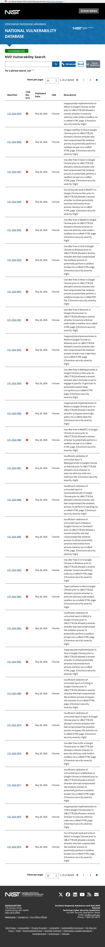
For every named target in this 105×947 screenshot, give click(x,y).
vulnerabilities (16, 51)
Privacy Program (39, 928)
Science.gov (54, 933)
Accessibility (23, 928)
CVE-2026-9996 (14, 201)
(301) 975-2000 (12, 912)
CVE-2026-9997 (14, 171)
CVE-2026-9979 (14, 725)
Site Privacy (10, 928)
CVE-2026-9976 (14, 816)
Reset (81, 64)
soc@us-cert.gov (92, 914)
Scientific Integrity (52, 930)
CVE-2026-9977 (14, 785)
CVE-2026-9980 (14, 693)
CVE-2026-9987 (14, 468)
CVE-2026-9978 (14, 753)
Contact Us (23, 917)
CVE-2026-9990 (14, 383)
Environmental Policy (32, 930)
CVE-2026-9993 (14, 291)
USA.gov (65, 933)
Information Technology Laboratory (25, 23)
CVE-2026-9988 (14, 439)
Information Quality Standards (77, 930)
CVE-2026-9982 (14, 628)
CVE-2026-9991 (14, 349)
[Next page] (90, 80)
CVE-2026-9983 (14, 596)
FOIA (18, 930)
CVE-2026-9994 (14, 260)
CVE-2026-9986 (14, 499)
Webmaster (10, 917)
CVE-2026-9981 (14, 661)
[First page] (77, 80)
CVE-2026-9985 (14, 536)
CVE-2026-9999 (14, 113)
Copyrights (54, 928)
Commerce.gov (39, 933)
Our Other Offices (38, 917)
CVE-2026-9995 (14, 230)
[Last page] (96, 80)
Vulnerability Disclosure (72, 928)
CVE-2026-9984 (14, 570)
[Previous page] (83, 80)
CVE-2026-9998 (14, 141)
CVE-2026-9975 (14, 846)
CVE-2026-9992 (14, 320)
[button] (89, 10)
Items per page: (35, 79)
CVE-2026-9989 (14, 413)
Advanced (71, 64)
